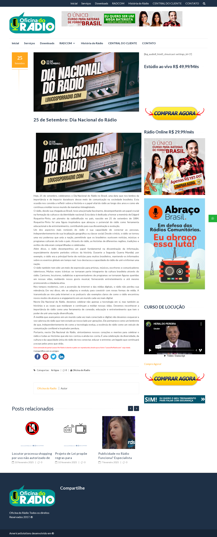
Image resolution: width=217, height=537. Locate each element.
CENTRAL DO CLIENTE (167, 3)
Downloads (101, 3)
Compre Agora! (152, 363)
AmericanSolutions (20, 533)
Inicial (74, 3)
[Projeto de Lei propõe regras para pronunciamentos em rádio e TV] (75, 432)
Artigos (55, 370)
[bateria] (151, 15)
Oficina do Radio (81, 370)
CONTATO (192, 3)
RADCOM (118, 3)
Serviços (86, 3)
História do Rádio (138, 3)
